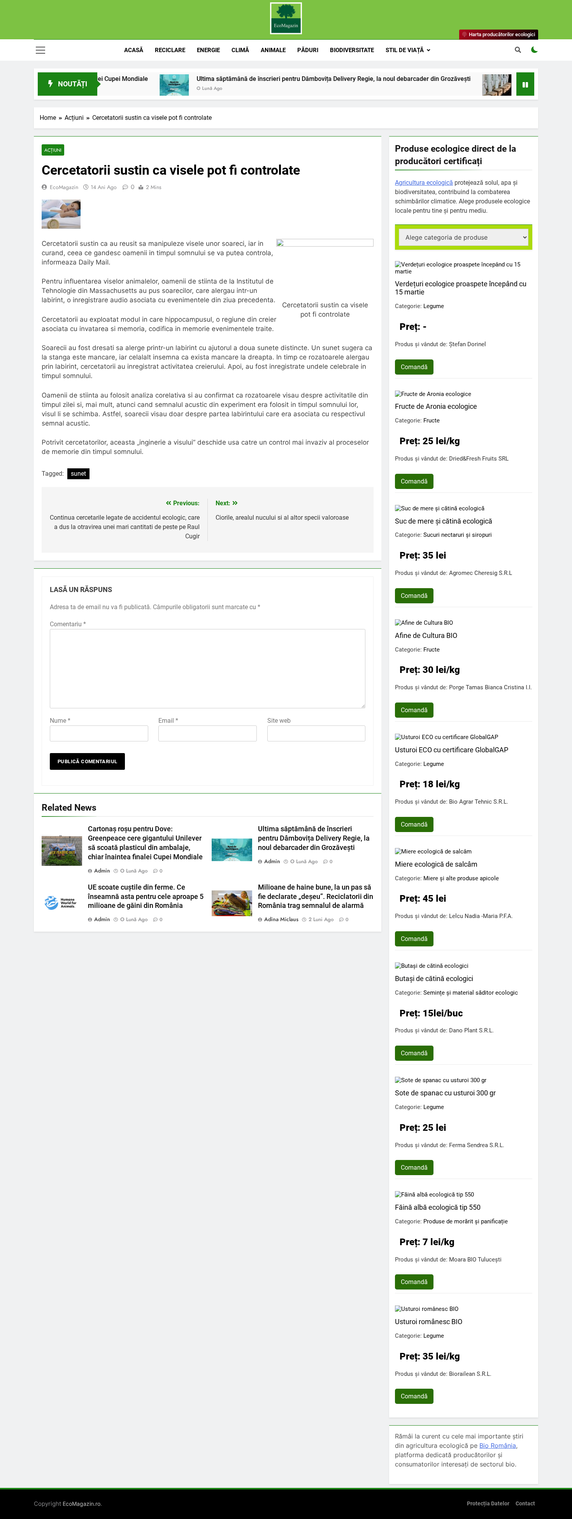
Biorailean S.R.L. (470, 1373)
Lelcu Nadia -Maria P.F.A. (481, 916)
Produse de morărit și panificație (465, 1221)
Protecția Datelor (488, 1503)
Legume (433, 306)
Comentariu (68, 624)
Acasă (133, 50)
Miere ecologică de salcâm (436, 864)
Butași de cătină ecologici (434, 978)
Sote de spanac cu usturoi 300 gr (445, 1093)
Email (168, 720)
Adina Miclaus (281, 919)
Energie (208, 50)
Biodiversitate (352, 50)
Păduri (307, 50)
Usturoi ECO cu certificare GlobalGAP (451, 750)
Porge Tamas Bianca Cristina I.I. (490, 687)
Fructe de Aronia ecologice (436, 406)
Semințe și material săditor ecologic (470, 992)
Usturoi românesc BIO (428, 1322)
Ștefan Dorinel (467, 344)
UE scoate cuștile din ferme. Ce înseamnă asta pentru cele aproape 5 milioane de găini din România (146, 896)
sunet (78, 473)
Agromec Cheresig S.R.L (480, 572)
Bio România (497, 1445)
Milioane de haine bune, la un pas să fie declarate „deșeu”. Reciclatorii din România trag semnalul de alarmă (315, 896)
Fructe (431, 420)
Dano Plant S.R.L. (471, 1030)
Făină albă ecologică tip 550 (438, 1207)
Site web (279, 720)
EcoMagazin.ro (81, 1503)
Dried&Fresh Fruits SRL (479, 458)
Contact (525, 1503)
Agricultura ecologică (424, 182)
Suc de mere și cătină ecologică (443, 521)
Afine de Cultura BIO (426, 635)
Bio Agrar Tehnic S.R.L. (478, 801)
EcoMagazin (64, 187)
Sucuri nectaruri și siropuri (457, 534)
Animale (273, 50)
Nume (60, 720)
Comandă (414, 367)
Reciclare (170, 50)
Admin (102, 870)
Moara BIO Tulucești (475, 1259)
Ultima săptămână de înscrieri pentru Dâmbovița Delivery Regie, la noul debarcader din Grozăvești (296, 78)
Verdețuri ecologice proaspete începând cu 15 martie (460, 288)
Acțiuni (52, 150)
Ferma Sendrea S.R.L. (476, 1145)
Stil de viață (405, 50)
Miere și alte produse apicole (461, 878)
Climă (240, 50)
